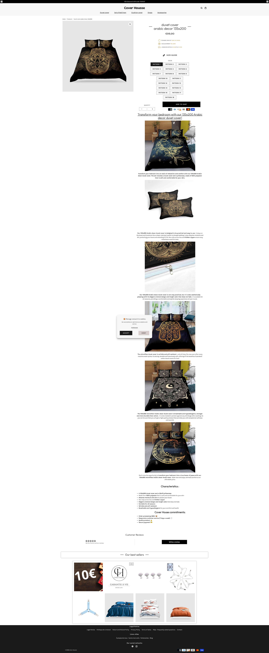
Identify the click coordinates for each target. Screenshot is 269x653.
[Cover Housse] (134, 8)
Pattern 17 (176, 93)
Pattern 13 (176, 83)
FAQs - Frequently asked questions (164, 630)
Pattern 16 (163, 93)
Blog (151, 638)
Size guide (171, 55)
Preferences (134, 327)
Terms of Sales (146, 630)
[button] (2, 2)
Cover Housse (73, 650)
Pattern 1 (157, 64)
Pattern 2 (169, 64)
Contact (179, 630)
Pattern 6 (183, 69)
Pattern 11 (176, 78)
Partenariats (144, 638)
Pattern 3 (183, 64)
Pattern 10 (163, 78)
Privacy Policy (135, 630)
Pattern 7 (157, 74)
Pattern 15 (176, 88)
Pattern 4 (157, 69)
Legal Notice (91, 630)
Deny (144, 333)
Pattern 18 (169, 97)
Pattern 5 (170, 69)
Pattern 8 (169, 74)
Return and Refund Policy (121, 630)
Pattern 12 (162, 83)
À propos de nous (121, 638)
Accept (126, 333)
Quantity (147, 105)
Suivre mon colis (134, 638)
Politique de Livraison (104, 630)
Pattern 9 (183, 74)
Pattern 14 (163, 88)
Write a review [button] (174, 542)
